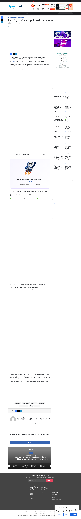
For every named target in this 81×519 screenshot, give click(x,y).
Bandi (13, 1)
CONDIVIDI (30, 182)
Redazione (29, 1)
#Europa (31, 494)
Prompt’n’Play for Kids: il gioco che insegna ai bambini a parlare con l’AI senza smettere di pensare (59, 166)
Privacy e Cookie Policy (56, 499)
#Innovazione (32, 489)
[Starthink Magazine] (15, 6)
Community (23, 1)
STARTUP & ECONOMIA (28, 13)
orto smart (42, 403)
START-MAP (18, 1)
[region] (67, 511)
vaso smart (37, 405)
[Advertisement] (30, 392)
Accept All (74, 514)
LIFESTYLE (42, 13)
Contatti (53, 489)
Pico (14, 61)
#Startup (31, 488)
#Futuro (31, 498)
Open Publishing (42, 515)
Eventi (10, 1)
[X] (18, 425)
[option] (29, 458)
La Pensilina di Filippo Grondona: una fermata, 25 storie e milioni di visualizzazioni (59, 113)
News (10, 13)
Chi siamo (54, 490)
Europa (42, 492)
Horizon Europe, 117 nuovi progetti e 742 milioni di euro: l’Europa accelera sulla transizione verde (30, 459)
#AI (30, 492)
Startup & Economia (44, 488)
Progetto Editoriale (55, 492)
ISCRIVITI (49, 480)
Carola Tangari (12, 23)
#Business (32, 493)
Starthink (46, 513)
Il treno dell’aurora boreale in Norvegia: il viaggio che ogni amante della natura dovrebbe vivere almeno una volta (59, 122)
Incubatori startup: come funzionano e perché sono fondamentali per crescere (58, 106)
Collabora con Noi (55, 494)
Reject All (66, 514)
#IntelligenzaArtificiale (34, 487)
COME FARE (53, 13)
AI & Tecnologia (20, 13)
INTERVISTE (48, 13)
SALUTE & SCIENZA (36, 13)
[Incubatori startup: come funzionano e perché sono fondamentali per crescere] (68, 106)
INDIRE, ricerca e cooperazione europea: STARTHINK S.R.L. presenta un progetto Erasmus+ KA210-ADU (59, 134)
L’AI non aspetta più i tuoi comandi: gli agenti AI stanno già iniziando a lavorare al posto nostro (59, 157)
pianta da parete (23, 405)
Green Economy (11, 17)
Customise (59, 514)
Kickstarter (18, 403)
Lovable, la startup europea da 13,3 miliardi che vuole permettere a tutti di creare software (59, 94)
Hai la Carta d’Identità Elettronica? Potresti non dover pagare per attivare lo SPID (58, 145)
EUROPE (14, 13)
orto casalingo (26, 403)
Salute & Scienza (44, 489)
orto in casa (34, 403)
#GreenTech (32, 495)
